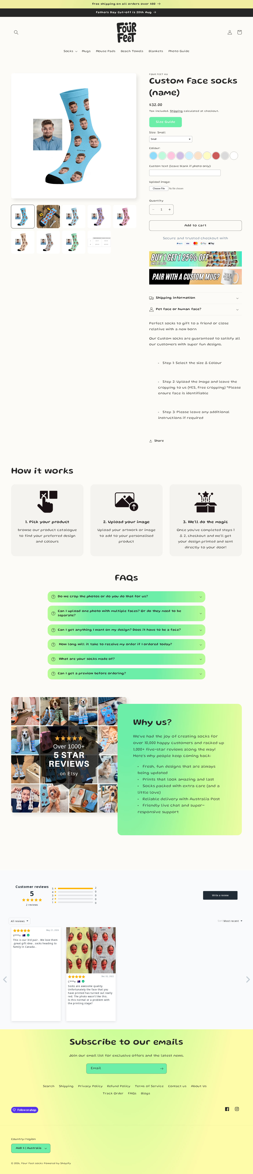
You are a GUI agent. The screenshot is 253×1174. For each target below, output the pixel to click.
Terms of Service (149, 1086)
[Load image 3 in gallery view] (73, 216)
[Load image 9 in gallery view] (99, 242)
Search (49, 1086)
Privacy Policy (90, 1086)
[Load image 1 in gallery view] (22, 216)
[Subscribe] (162, 1068)
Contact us (177, 1086)
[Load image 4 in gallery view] (99, 216)
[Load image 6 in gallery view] (22, 242)
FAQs (132, 1093)
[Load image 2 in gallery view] (48, 216)
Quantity (156, 201)
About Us (199, 1086)
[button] (16, 32)
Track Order (113, 1093)
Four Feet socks (32, 1163)
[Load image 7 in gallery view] (48, 242)
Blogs (145, 1093)
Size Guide (165, 121)
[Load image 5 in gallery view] (124, 216)
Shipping (176, 111)
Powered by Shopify (57, 1163)
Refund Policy (118, 1086)
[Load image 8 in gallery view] (73, 242)
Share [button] (159, 440)
